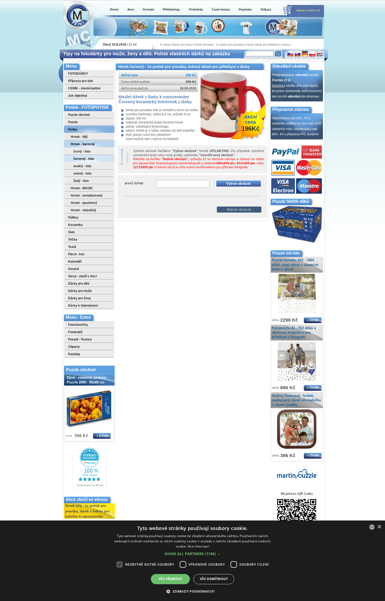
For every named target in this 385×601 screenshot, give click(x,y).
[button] (192, 553)
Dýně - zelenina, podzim (86, 380)
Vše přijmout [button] (170, 579)
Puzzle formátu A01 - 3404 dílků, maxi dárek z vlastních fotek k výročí (295, 264)
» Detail (102, 436)
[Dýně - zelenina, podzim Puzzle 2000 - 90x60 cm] (89, 409)
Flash (204, 200)
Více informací (198, 546)
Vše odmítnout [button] (214, 579)
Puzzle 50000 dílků (290, 201)
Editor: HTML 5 (182, 200)
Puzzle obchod (81, 370)
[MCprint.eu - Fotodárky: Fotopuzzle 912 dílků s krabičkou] (297, 381)
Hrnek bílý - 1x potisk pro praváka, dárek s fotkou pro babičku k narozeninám (87, 508)
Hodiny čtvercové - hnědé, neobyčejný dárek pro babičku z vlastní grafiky (296, 400)
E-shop (164, 44)
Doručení (278, 86)
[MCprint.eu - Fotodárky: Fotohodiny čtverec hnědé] (297, 449)
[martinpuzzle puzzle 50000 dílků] (296, 478)
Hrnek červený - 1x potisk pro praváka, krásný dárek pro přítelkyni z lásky (241, 44)
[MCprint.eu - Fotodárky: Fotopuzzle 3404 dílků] (297, 313)
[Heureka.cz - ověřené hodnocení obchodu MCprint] (90, 489)
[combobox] (372, 527)
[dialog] (192, 561)
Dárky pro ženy (182, 44)
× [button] (379, 527)
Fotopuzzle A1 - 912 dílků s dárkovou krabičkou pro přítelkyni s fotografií (294, 332)
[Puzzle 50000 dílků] (297, 242)
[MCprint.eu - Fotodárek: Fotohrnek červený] (233, 137)
